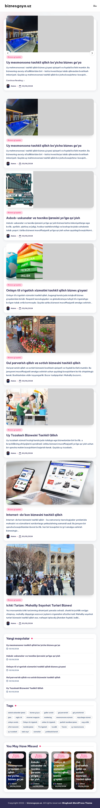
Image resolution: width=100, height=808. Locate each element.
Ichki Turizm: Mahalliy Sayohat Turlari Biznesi (39, 605)
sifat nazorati (13, 727)
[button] (15, 80)
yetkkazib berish (51, 732)
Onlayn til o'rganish (30, 722)
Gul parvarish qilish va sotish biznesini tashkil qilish (43, 363)
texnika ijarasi (28, 727)
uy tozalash (12, 732)
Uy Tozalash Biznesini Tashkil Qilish (32, 435)
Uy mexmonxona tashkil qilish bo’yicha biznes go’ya (43, 62)
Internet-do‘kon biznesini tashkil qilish (34, 515)
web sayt (25, 732)
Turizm (64, 727)
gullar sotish (48, 713)
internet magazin (33, 717)
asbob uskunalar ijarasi (16, 713)
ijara (9, 717)
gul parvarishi (63, 713)
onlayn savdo (13, 722)
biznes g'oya (35, 713)
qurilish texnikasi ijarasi (68, 722)
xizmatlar (37, 732)
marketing (48, 717)
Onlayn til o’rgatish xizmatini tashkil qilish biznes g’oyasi (46, 290)
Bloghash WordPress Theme (77, 803)
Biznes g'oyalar (14, 57)
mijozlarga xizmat (84, 717)
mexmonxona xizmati (64, 717)
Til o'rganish (42, 727)
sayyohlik (85, 722)
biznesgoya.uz (18, 6)
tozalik (54, 727)
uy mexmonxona (77, 727)
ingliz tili (19, 717)
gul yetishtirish (78, 713)
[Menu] (94, 6)
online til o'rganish (48, 722)
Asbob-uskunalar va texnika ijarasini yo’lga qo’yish (43, 218)
